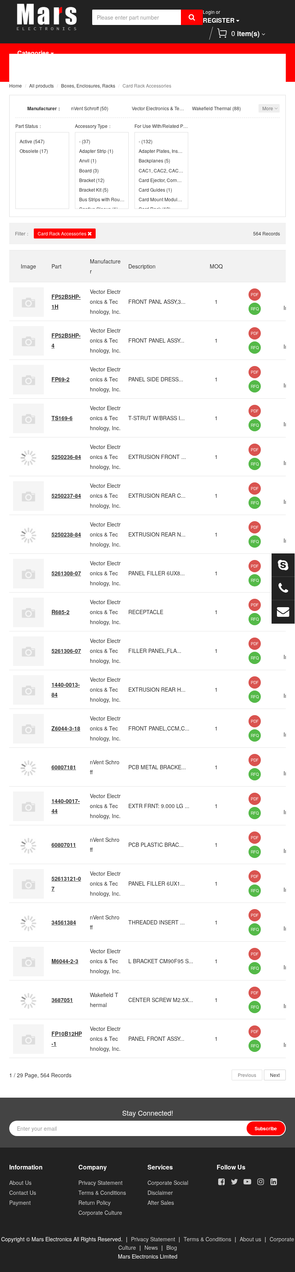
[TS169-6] (28, 417)
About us (250, 1239)
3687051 (62, 1000)
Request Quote (197, 72)
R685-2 (60, 612)
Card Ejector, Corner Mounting (161, 180)
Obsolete (34, 150)
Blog (171, 1247)
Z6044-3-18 (65, 728)
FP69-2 (60, 379)
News (250, 72)
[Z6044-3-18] (28, 728)
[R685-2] (28, 611)
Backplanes (154, 160)
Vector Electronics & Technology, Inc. (170, 108)
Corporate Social (168, 1182)
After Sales (161, 1202)
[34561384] (28, 922)
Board (89, 170)
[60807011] (28, 844)
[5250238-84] (28, 534)
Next (275, 1075)
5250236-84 (66, 456)
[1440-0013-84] (28, 689)
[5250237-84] (28, 495)
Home (31, 72)
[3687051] (28, 999)
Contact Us (90, 91)
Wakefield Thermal (211, 108)
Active (32, 141)
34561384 (63, 922)
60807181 (63, 767)
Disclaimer (160, 1192)
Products (76, 72)
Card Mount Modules (161, 199)
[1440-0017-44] (28, 805)
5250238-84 (66, 534)
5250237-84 (66, 495)
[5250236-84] (28, 456)
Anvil (87, 160)
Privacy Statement (100, 1182)
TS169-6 (62, 418)
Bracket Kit (93, 189)
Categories (34, 52)
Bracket (91, 180)
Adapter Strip (96, 150)
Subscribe (266, 1128)
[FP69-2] (28, 379)
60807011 (63, 844)
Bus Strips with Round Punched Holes (101, 199)
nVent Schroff (85, 108)
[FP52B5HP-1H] (28, 301)
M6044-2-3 (64, 961)
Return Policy (94, 1202)
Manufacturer (132, 72)
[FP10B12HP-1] (28, 1038)
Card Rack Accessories (63, 233)
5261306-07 (66, 650)
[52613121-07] (28, 883)
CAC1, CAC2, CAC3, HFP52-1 (161, 170)
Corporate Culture (100, 1212)
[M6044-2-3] (28, 961)
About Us (37, 91)
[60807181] (28, 767)
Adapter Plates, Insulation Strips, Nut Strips (161, 150)
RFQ (255, 308)
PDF (255, 294)
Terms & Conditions (102, 1192)
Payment (20, 1202)
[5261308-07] (28, 573)
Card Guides (155, 189)
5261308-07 (66, 573)
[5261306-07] (28, 650)
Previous (247, 1075)
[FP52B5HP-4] (28, 340)
